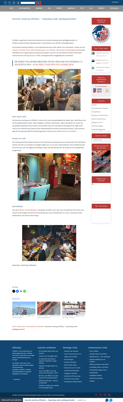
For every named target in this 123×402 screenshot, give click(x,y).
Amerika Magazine (98, 129)
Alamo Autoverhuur (99, 119)
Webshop (101, 8)
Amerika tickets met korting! (98, 354)
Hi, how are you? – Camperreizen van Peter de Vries (73, 316)
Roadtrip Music (94, 357)
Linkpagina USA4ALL (96, 375)
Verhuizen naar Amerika (71, 379)
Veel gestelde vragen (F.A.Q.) (98, 370)
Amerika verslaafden (68, 131)
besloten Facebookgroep (68, 50)
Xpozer (94, 105)
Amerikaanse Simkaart (100, 108)
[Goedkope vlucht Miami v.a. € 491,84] (93, 68)
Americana (71, 8)
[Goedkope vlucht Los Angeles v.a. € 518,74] (93, 61)
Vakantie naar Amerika (71, 351)
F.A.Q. (90, 8)
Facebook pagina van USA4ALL (45, 50)
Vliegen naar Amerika (70, 357)
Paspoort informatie (70, 362)
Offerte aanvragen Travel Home (99, 364)
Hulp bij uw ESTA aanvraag (72, 376)
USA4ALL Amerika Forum (21, 50)
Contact (115, 2)
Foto (81, 8)
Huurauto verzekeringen (71, 370)
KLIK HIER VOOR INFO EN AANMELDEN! (53, 64)
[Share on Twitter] (110, 400)
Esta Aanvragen (69, 359)
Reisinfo (59, 8)
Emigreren (39, 8)
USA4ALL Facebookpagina (27, 210)
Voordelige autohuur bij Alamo (99, 367)
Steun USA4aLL (94, 351)
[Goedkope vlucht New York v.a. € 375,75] (93, 54)
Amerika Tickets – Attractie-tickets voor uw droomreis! (48, 316)
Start (11, 8)
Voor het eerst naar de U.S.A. (73, 354)
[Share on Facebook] (107, 400)
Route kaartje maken (70, 365)
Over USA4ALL (114, 8)
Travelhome (96, 112)
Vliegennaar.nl (97, 122)
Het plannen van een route (72, 368)
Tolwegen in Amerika (70, 373)
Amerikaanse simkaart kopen (73, 381)
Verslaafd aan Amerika (35, 326)
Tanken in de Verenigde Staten (48, 356)
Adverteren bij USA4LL (96, 378)
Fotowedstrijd (94, 373)
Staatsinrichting (24, 8)
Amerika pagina (97, 126)
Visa (49, 8)
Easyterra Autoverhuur (100, 115)
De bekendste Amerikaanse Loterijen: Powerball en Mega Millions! (48, 361)
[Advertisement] (45, 31)
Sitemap (92, 381)
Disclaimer (17, 379)
